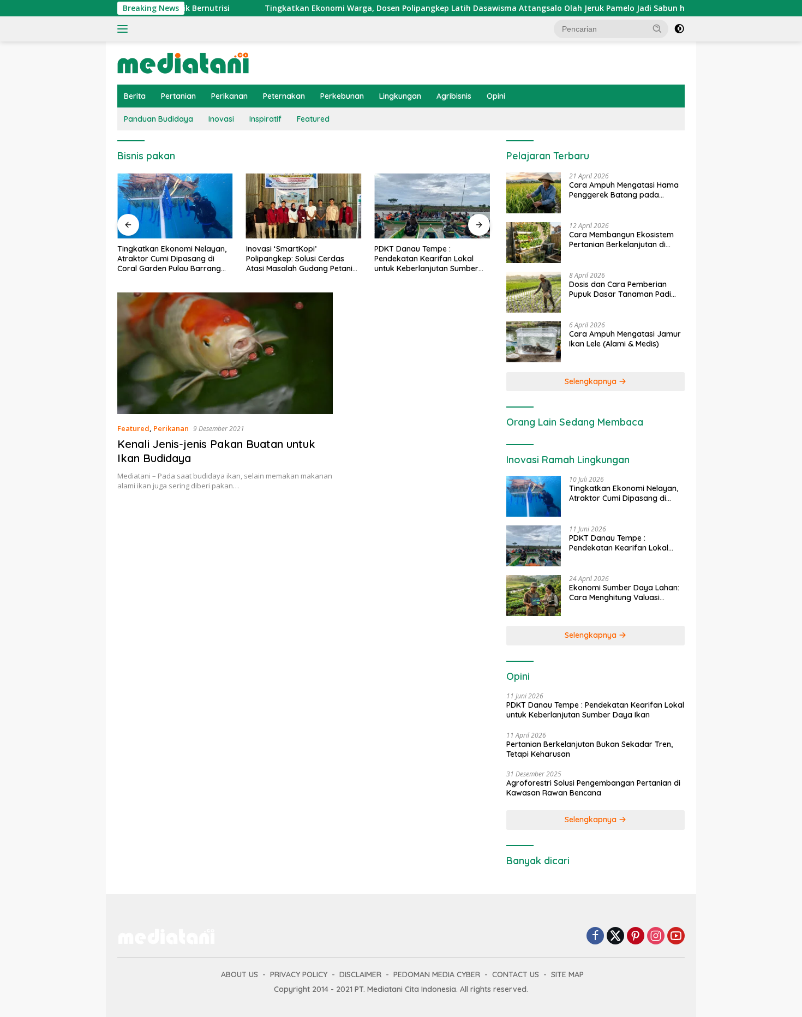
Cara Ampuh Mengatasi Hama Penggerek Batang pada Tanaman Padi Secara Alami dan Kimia (624, 190)
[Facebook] (595, 936)
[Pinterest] (635, 936)
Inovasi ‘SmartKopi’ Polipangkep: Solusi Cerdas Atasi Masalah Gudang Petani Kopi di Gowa (299, 259)
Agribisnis (453, 96)
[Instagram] (656, 936)
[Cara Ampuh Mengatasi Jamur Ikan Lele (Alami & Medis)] (533, 341)
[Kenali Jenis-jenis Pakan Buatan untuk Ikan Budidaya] (225, 353)
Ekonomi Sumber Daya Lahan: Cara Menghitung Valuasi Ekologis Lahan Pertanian (624, 592)
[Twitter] (615, 936)
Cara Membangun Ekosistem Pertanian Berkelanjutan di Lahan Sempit (621, 239)
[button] (657, 28)
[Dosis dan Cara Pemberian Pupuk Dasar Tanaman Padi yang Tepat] (533, 292)
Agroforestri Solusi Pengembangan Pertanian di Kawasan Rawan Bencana (593, 788)
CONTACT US (515, 974)
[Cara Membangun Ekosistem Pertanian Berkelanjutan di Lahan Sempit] (533, 242)
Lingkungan (400, 96)
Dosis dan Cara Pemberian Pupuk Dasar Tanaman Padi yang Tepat (620, 289)
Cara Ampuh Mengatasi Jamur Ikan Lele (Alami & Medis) (625, 339)
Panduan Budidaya (158, 119)
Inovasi (221, 119)
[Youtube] (676, 936)
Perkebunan (342, 96)
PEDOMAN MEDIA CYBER (436, 974)
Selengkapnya (592, 381)
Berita (135, 96)
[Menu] (124, 29)
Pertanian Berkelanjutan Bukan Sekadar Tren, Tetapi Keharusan (589, 749)
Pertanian (178, 96)
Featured (313, 119)
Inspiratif (265, 119)
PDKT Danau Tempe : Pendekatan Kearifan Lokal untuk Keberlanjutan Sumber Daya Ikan (426, 259)
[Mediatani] (183, 62)
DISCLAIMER (360, 974)
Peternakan (284, 96)
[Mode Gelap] (679, 29)
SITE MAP (567, 974)
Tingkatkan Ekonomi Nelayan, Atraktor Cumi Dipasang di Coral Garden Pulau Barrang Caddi (171, 259)
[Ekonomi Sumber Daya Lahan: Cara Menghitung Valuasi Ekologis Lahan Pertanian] (533, 595)
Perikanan (229, 96)
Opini (496, 96)
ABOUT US (239, 974)
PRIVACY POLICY (298, 974)
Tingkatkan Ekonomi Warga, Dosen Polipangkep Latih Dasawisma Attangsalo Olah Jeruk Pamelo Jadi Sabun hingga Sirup (458, 8)
